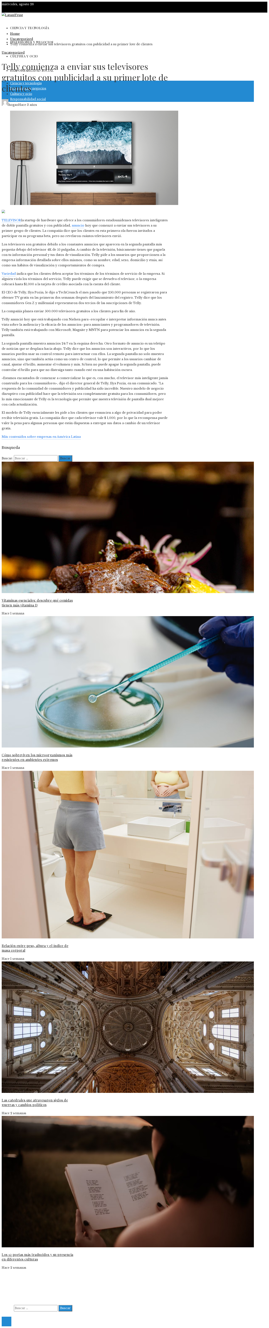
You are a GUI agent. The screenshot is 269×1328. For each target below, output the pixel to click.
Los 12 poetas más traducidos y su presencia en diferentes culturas (37, 1256)
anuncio (78, 225)
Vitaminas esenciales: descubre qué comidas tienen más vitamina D (37, 602)
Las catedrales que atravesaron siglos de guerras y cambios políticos (35, 1102)
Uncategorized (13, 52)
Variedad (9, 274)
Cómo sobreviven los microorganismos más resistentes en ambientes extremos (37, 757)
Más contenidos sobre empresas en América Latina (41, 437)
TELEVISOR (11, 220)
